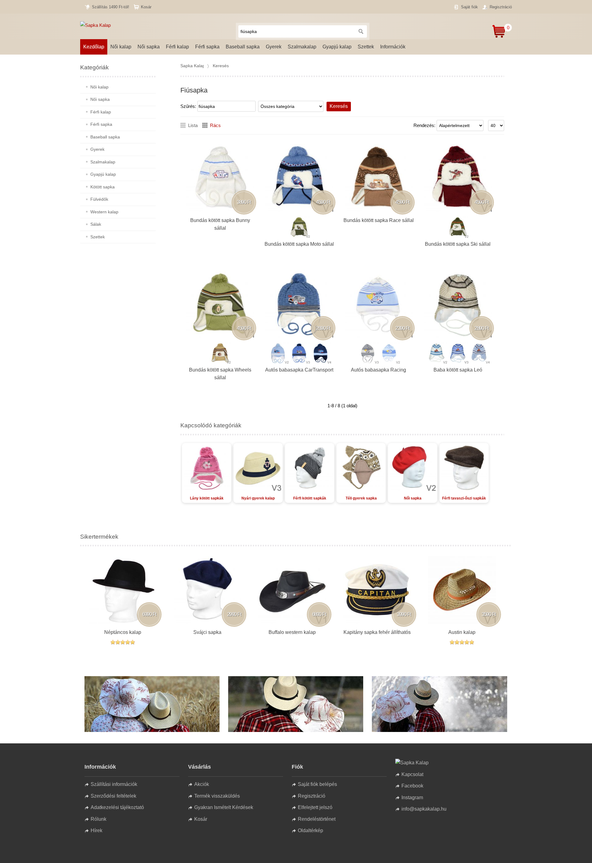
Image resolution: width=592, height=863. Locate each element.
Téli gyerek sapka (361, 498)
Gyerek (274, 46)
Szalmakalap (302, 46)
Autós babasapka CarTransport (299, 369)
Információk (392, 46)
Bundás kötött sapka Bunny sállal (220, 224)
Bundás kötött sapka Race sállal (378, 220)
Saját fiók (469, 7)
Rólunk (98, 819)
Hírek (96, 830)
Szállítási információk (114, 784)
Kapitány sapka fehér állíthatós (377, 632)
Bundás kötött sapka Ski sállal (458, 244)
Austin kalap (461, 632)
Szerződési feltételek (113, 796)
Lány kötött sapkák (207, 498)
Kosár (146, 7)
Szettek (366, 46)
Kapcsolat (412, 774)
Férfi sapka (207, 46)
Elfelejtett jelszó (315, 807)
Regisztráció (501, 7)
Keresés (221, 65)
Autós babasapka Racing (378, 369)
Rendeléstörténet (316, 819)
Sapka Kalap (192, 65)
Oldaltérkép (310, 830)
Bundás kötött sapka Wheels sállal (220, 373)
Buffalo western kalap (292, 632)
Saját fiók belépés (317, 784)
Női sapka (149, 46)
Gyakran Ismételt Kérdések (223, 807)
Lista (193, 125)
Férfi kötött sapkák (309, 498)
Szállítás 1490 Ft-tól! (110, 7)
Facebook (412, 785)
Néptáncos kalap (122, 632)
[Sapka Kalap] (152, 730)
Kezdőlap (93, 46)
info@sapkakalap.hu (423, 809)
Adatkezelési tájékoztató (117, 807)
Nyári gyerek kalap (258, 498)
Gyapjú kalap (337, 46)
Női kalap (120, 46)
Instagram (412, 797)
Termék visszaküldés (217, 796)
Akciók (201, 784)
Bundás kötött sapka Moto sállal (299, 244)
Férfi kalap (177, 46)
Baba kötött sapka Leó (458, 369)
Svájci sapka (207, 632)
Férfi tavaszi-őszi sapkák (464, 498)
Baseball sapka (243, 46)
